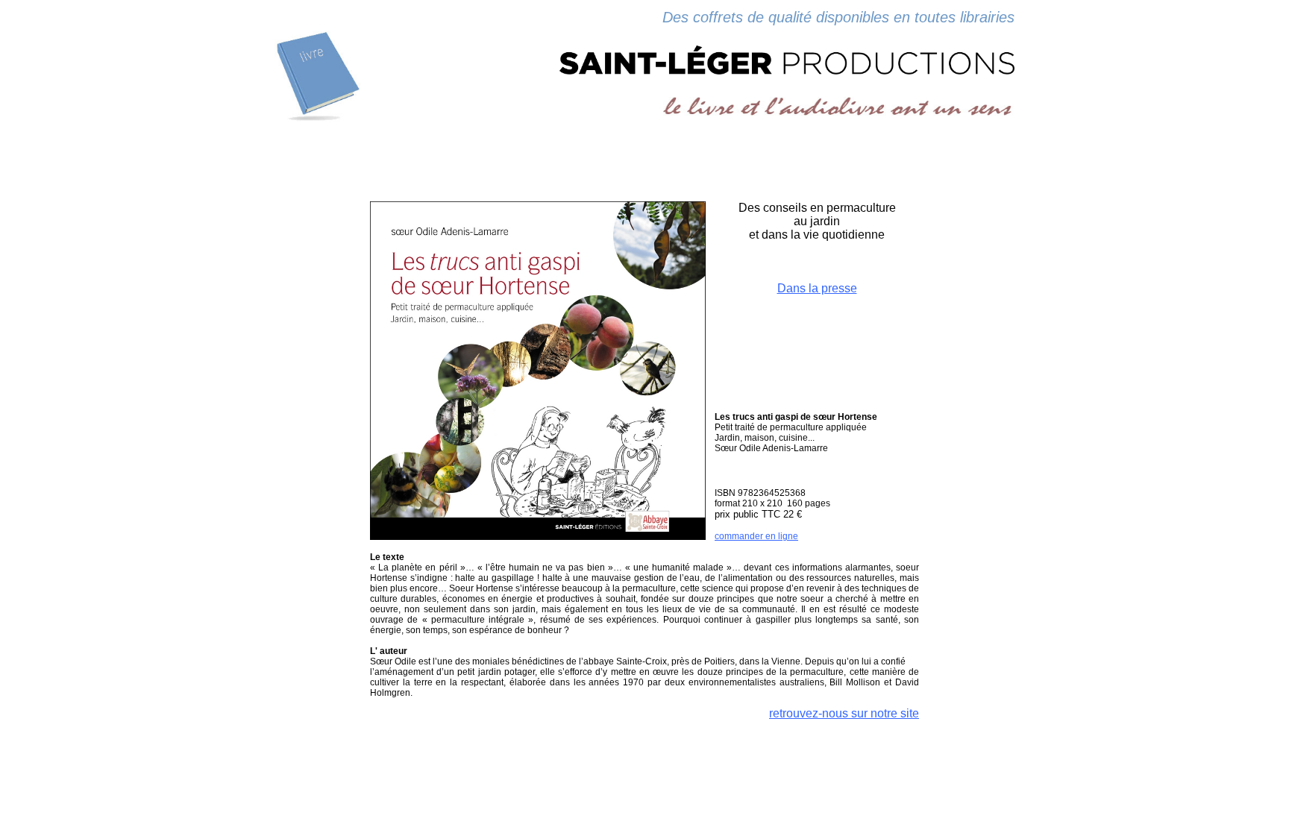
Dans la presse (817, 288)
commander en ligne (756, 536)
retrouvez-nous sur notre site (844, 713)
